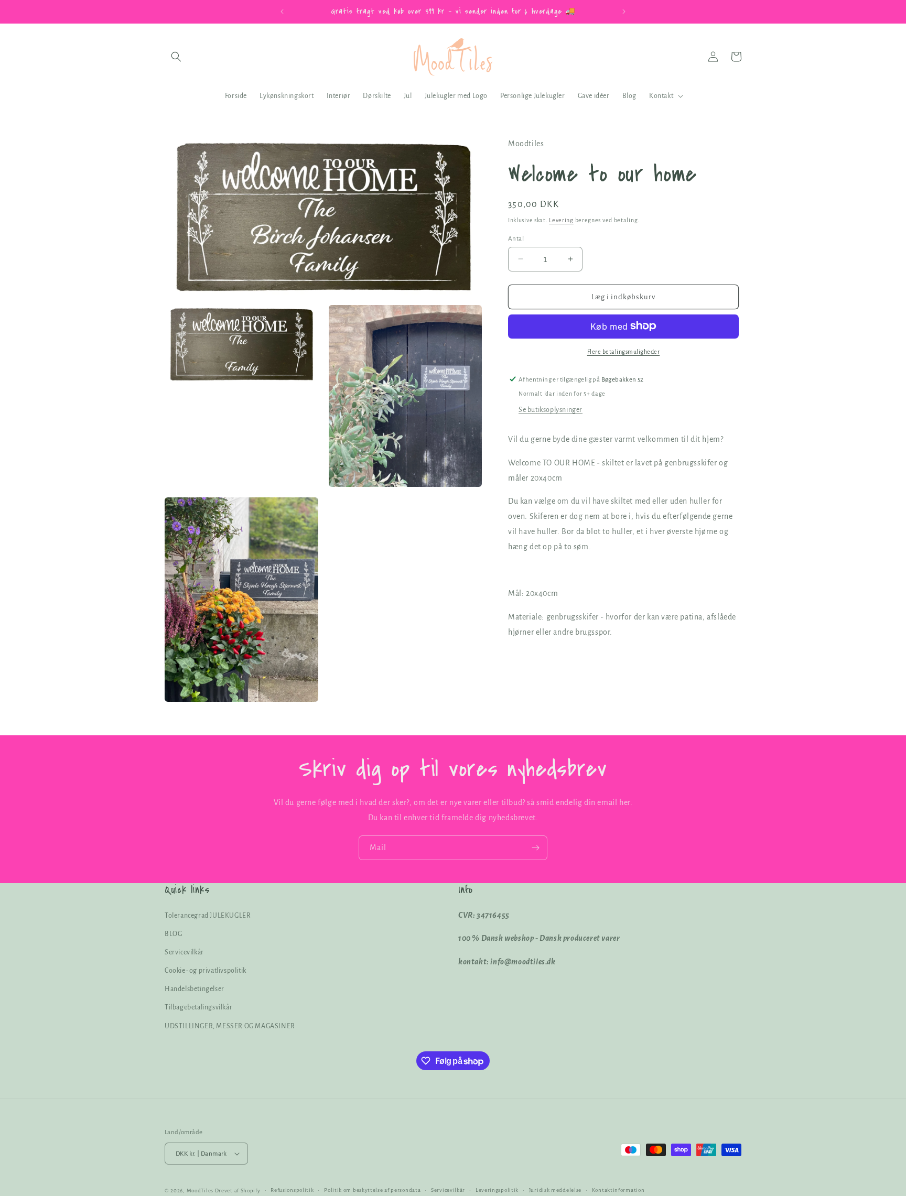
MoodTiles (200, 1190)
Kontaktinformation (618, 1190)
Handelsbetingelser (194, 989)
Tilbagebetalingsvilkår (198, 1007)
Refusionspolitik (292, 1190)
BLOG (173, 934)
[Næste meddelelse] (623, 11)
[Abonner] (535, 847)
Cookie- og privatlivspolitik (205, 970)
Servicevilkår (184, 952)
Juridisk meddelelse (555, 1190)
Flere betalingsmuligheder (623, 351)
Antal (516, 238)
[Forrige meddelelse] (282, 11)
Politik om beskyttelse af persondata (372, 1190)
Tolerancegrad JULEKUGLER (208, 915)
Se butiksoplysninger (551, 409)
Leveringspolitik (497, 1190)
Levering (561, 219)
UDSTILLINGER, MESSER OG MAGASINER (230, 1026)
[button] (176, 56)
